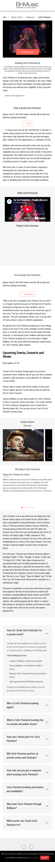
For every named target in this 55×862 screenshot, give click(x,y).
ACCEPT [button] (45, 858)
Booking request (23, 455)
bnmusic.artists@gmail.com (14, 96)
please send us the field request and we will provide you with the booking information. (26, 119)
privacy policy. (34, 857)
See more (27, 425)
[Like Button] (43, 26)
